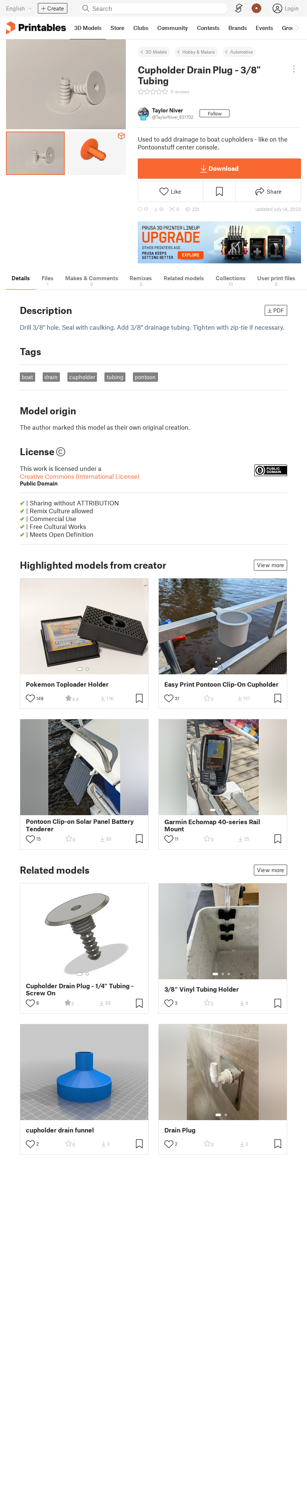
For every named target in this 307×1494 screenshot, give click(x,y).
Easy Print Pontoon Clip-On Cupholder (221, 684)
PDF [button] (278, 310)
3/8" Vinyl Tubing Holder (201, 989)
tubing (115, 377)
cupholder (82, 377)
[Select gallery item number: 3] (228, 669)
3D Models (156, 51)
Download (223, 168)
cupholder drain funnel (60, 1130)
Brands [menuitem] (237, 27)
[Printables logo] (36, 27)
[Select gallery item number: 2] (87, 669)
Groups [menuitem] (291, 27)
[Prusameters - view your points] (256, 8)
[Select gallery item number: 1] (80, 669)
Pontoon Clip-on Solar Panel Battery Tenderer (80, 825)
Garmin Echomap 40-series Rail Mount (212, 825)
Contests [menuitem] (208, 27)
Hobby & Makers (198, 51)
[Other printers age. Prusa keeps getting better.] (219, 242)
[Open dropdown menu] (294, 68)
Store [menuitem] (117, 27)
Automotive (241, 51)
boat (27, 377)
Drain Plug (179, 1130)
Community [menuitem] (172, 27)
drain (51, 377)
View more (270, 565)
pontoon (145, 377)
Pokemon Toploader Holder (67, 684)
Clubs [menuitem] (140, 27)
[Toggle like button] (30, 698)
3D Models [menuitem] (87, 27)
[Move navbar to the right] (296, 27)
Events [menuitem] (264, 27)
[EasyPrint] (238, 8)
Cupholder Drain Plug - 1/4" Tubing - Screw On (80, 989)
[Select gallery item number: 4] (232, 809)
